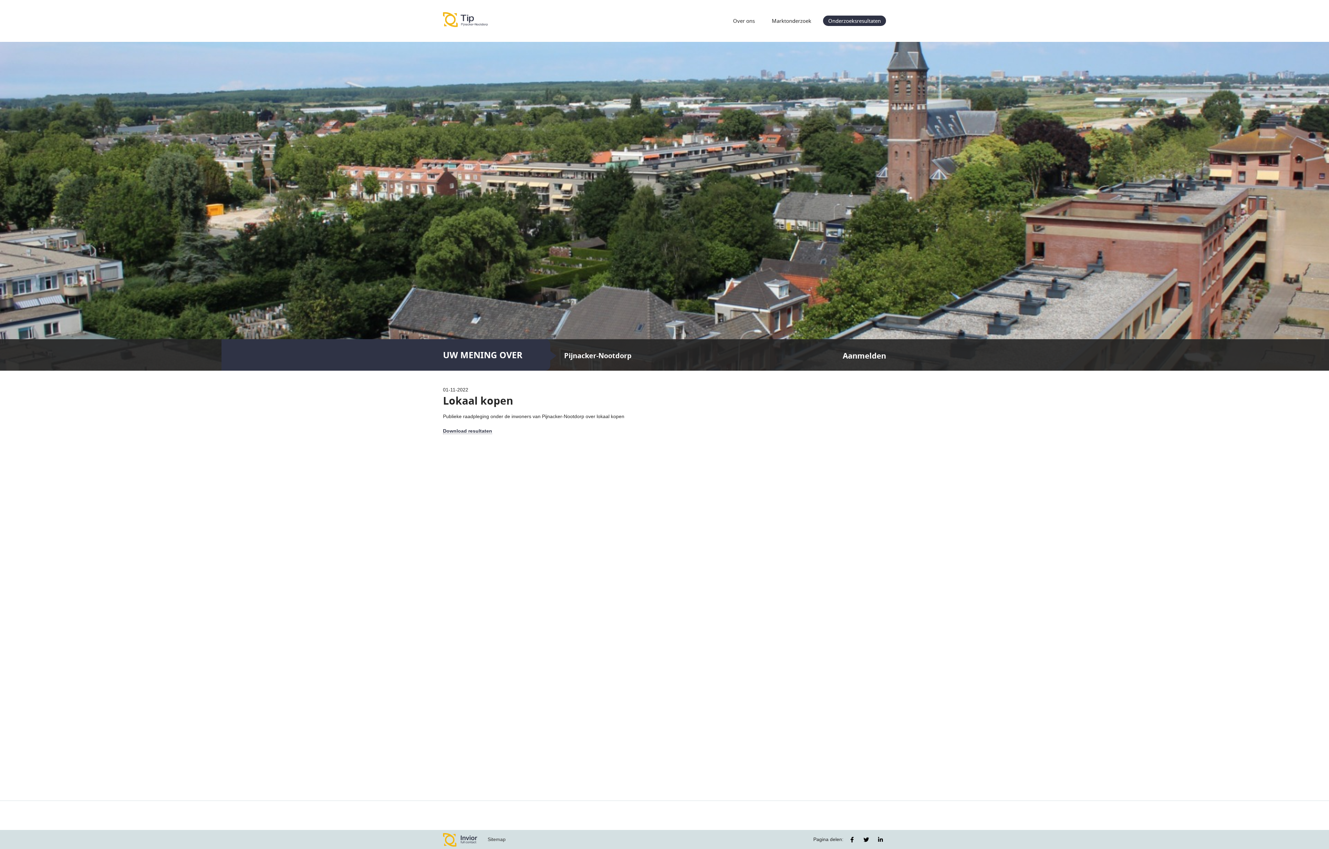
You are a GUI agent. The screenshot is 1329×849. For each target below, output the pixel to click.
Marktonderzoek (791, 20)
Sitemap (497, 839)
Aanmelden (864, 355)
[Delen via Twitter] (866, 839)
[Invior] (460, 839)
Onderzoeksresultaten (854, 20)
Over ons (744, 20)
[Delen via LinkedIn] (880, 839)
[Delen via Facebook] (852, 839)
